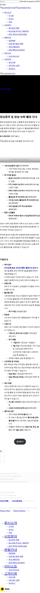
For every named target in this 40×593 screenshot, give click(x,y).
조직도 (11, 529)
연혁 (10, 533)
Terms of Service (19, 511)
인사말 (11, 526)
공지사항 (12, 577)
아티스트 (10, 566)
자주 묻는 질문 (14, 580)
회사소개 (10, 523)
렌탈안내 (10, 549)
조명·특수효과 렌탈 (16, 556)
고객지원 (10, 573)
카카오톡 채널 (17, 501)
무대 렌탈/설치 (14, 560)
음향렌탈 (12, 553)
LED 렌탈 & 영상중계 (17, 563)
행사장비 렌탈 (14, 540)
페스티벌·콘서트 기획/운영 (19, 543)
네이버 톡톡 (4, 501)
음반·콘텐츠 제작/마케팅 (18, 546)
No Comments (5, 89)
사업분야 (10, 536)
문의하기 (12, 583)
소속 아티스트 (14, 570)
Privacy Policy (5, 511)
